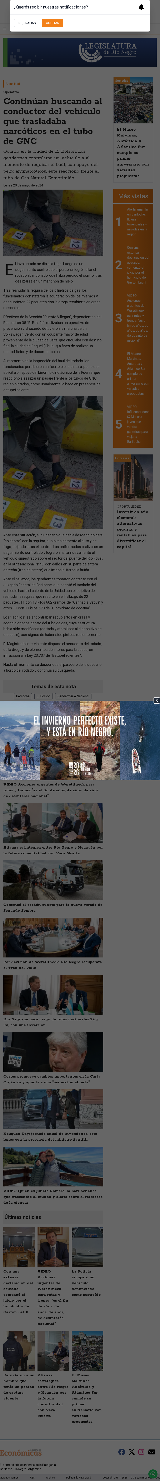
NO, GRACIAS (27, 23)
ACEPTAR (52, 23)
